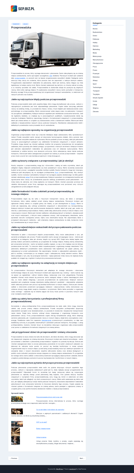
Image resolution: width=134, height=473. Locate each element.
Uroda (95, 101)
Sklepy (95, 80)
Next (82, 458)
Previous (13, 458)
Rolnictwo (96, 77)
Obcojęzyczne (98, 63)
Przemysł (96, 73)
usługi (28, 177)
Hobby (95, 42)
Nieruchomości (98, 60)
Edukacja (96, 39)
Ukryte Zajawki (98, 98)
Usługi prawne (41, 437)
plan (50, 76)
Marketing (96, 49)
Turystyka (96, 94)
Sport (95, 84)
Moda (95, 53)
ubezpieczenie (46, 320)
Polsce (73, 203)
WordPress (59, 469)
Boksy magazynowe (43, 428)
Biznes (95, 29)
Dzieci (95, 36)
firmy (57, 172)
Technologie (97, 87)
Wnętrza (95, 108)
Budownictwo (97, 32)
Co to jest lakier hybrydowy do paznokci (50, 410)
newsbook (72, 469)
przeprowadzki (20, 78)
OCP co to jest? (41, 422)
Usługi (25, 24)
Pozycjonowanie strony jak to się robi (49, 397)
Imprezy (95, 46)
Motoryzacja (97, 56)
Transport (16, 24)
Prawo (95, 70)
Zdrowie (96, 111)
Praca (95, 67)
